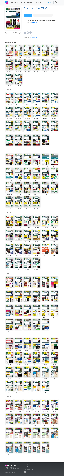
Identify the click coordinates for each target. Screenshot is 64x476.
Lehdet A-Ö (22, 2)
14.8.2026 (34, 22)
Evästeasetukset (29, 469)
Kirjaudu (48, 2)
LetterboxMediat (33, 37)
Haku (37, 2)
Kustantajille (28, 468)
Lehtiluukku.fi (12, 465)
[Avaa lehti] (9, 50)
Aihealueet (30, 2)
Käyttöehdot (27, 465)
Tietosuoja (27, 466)
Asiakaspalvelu (9, 467)
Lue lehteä (28, 15)
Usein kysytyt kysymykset (12, 468)
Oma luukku (14, 2)
